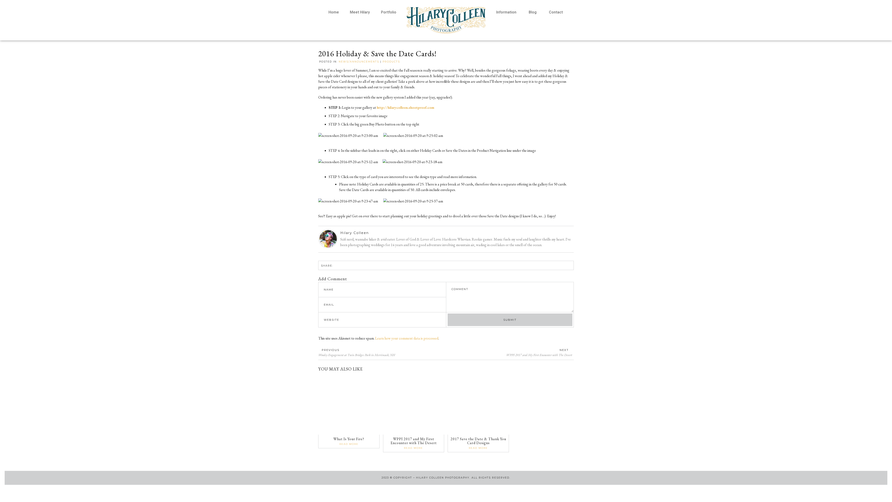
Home (333, 12)
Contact (556, 12)
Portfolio (388, 12)
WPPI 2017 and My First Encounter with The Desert (413, 440)
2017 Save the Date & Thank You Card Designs (478, 440)
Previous (330, 350)
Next (564, 350)
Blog (533, 12)
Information (506, 12)
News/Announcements (359, 61)
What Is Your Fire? (348, 438)
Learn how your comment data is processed (406, 338)
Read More (348, 444)
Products (391, 61)
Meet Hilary (360, 12)
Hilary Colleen (354, 233)
